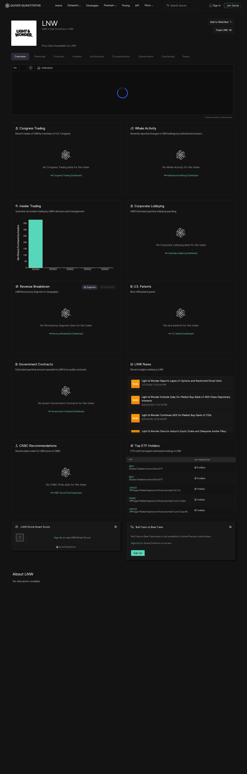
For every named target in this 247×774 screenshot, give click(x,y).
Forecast (58, 56)
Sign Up (58, 537)
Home (58, 5)
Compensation (121, 56)
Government (146, 56)
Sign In (217, 5)
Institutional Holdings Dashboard (182, 175)
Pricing (126, 5)
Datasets (73, 5)
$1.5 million (200, 467)
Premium (109, 5)
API (137, 5)
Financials (40, 56)
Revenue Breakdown (35, 286)
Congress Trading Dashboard (67, 175)
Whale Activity (145, 128)
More (148, 5)
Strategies (92, 5)
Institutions (97, 56)
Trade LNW (222, 30)
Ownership (168, 56)
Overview (20, 56)
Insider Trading (30, 206)
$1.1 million (200, 489)
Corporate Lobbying (149, 206)
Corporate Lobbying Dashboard (182, 253)
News (186, 56)
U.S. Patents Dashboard (182, 333)
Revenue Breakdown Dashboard (67, 333)
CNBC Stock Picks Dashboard (67, 493)
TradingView (226, 117)
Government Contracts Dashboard (67, 411)
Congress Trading (32, 128)
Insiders (77, 56)
